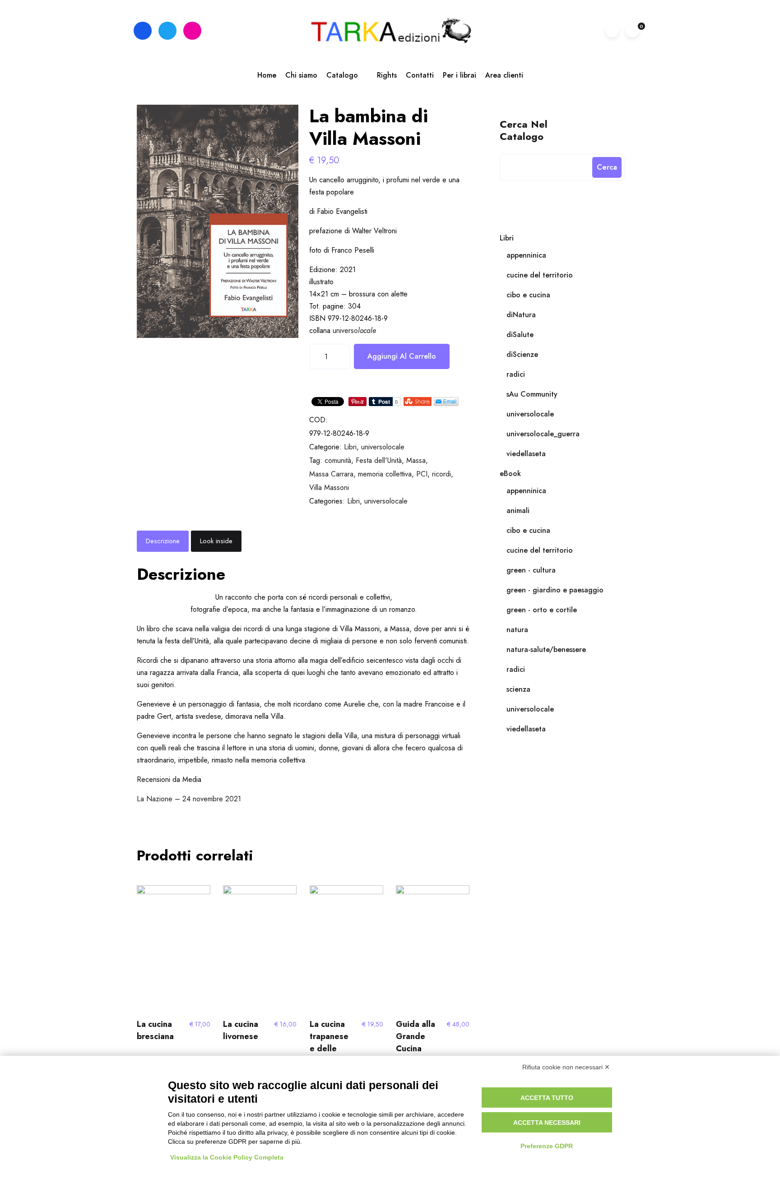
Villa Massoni (329, 487)
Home (266, 75)
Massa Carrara (331, 474)
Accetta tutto (546, 1097)
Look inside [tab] (216, 541)
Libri (350, 447)
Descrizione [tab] (163, 541)
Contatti (420, 75)
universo (354, 330)
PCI (421, 474)
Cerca (607, 167)
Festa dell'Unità (379, 460)
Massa (416, 460)
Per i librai (459, 75)
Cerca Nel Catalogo (524, 130)
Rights (387, 75)
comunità (338, 460)
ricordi (441, 474)
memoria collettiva (385, 474)
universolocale (382, 447)
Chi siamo (301, 75)
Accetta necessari (546, 1122)
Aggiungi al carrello (401, 356)
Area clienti (504, 75)
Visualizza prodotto (171, 950)
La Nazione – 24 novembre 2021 (189, 799)
